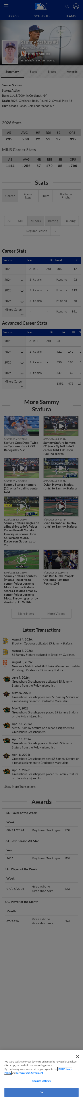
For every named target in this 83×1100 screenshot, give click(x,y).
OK (41, 1092)
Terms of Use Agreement (29, 1072)
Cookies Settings (41, 1080)
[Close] (78, 1056)
